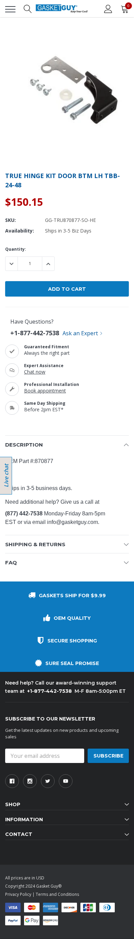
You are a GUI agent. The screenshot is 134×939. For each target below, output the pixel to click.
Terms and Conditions (57, 894)
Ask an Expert (80, 333)
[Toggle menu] (10, 9)
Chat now (34, 371)
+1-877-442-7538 (34, 333)
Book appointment (45, 390)
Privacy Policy (18, 894)
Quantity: (15, 249)
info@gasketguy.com (72, 522)
